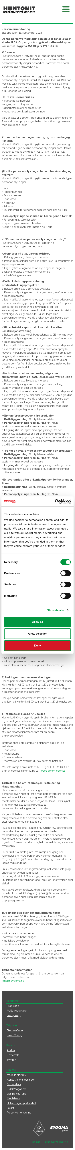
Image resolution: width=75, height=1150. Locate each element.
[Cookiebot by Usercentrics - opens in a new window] (55, 501)
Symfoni (12, 1059)
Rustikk (11, 1050)
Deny (37, 645)
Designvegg (14, 1015)
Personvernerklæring (19, 1112)
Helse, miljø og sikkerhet (21, 1103)
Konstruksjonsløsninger (21, 1079)
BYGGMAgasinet (16, 1089)
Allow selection (37, 633)
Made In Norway (16, 1075)
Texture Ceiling (15, 1030)
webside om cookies (53, 770)
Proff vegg (13, 1005)
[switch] (65, 573)
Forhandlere (14, 1084)
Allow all (37, 621)
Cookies (35, 1141)
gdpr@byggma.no (13, 980)
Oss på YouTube (16, 1093)
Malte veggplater (17, 1010)
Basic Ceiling (14, 1035)
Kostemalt (13, 1055)
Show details (55, 610)
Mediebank (13, 1098)
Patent (10, 1107)
